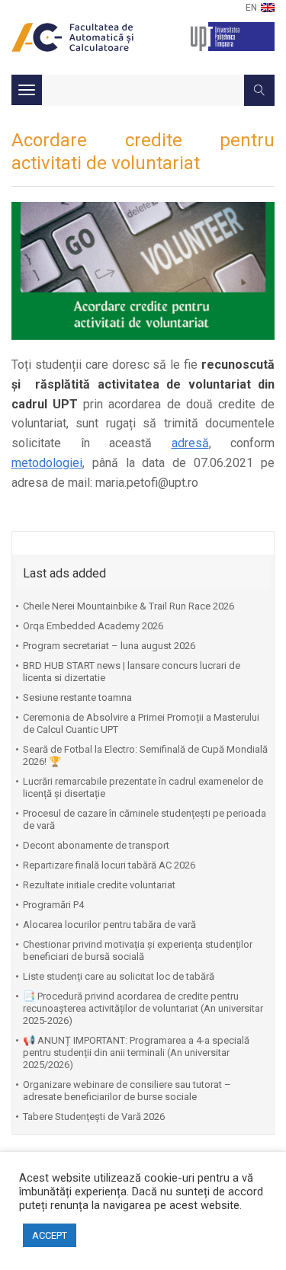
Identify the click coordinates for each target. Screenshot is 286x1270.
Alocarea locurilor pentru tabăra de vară (109, 924)
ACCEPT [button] (49, 1235)
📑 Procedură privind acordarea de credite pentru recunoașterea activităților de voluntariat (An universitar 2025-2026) (143, 1008)
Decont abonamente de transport (96, 845)
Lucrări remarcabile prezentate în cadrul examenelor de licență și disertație (143, 787)
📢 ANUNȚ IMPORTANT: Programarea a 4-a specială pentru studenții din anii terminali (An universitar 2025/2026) (136, 1052)
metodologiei (46, 463)
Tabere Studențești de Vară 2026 (94, 1116)
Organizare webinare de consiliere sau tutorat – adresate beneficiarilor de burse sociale (127, 1090)
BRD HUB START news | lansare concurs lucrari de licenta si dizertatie (131, 671)
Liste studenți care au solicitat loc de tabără (118, 976)
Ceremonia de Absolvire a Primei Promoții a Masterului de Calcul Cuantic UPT (141, 723)
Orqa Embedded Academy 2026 (93, 626)
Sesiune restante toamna (77, 697)
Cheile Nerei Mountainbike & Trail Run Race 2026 (128, 606)
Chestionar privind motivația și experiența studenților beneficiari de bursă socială (137, 950)
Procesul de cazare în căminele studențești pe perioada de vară (144, 819)
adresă (190, 443)
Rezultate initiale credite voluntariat (99, 885)
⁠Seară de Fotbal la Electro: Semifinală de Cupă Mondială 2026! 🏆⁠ (145, 755)
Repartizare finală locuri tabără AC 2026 (109, 865)
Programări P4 (53, 904)
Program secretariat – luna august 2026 (109, 645)
